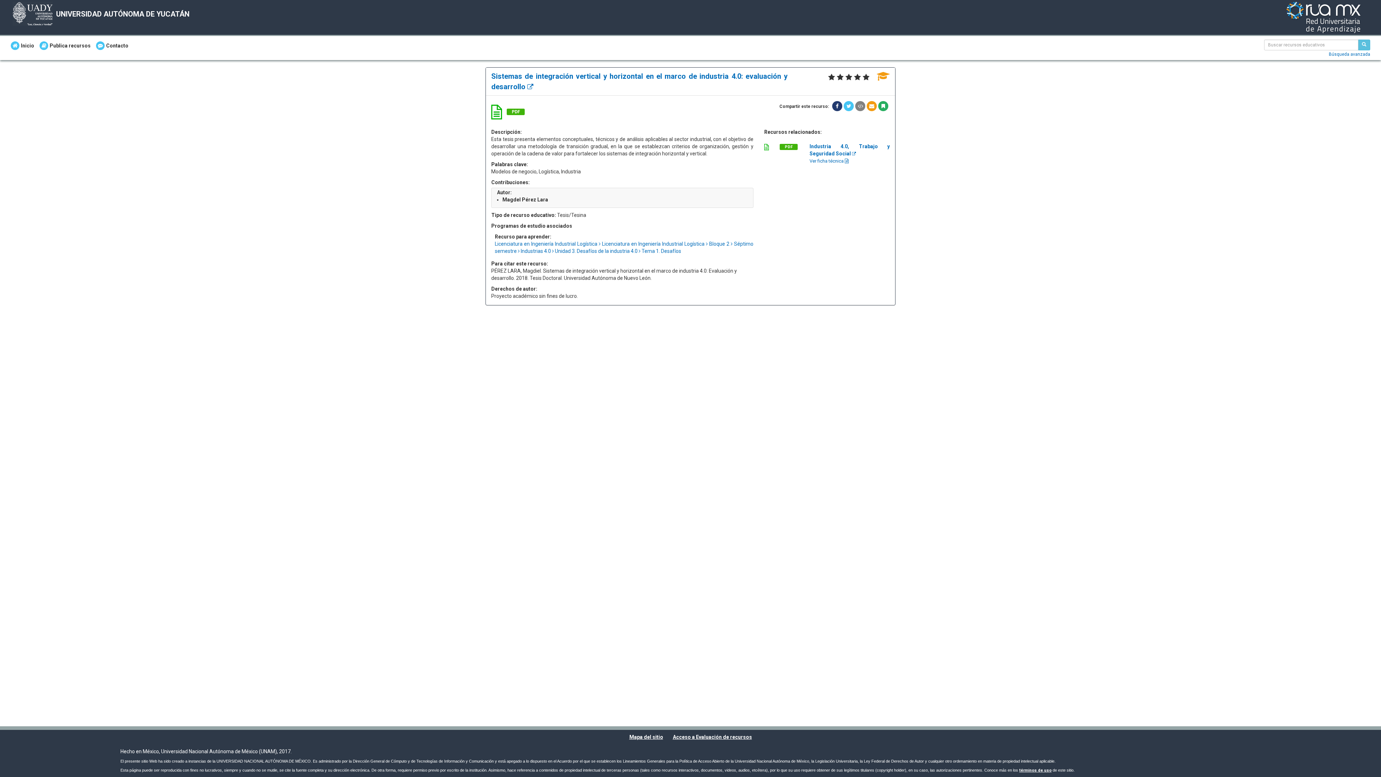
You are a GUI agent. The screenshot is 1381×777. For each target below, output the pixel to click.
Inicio (27, 46)
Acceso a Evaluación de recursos (712, 737)
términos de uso (1035, 770)
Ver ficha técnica (827, 161)
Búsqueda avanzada (1349, 54)
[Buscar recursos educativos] (1364, 45)
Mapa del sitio (646, 737)
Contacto (117, 46)
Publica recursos (70, 46)
